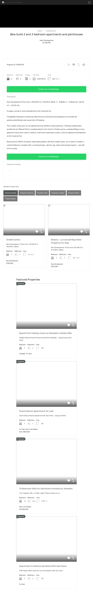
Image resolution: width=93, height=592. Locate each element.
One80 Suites (13, 239)
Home (40, 31)
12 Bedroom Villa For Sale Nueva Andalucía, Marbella (45, 488)
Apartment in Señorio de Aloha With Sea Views (43, 566)
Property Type (42, 193)
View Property (24, 229)
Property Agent (10, 199)
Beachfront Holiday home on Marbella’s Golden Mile (45, 333)
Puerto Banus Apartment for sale (36, 411)
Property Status (73, 193)
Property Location (57, 193)
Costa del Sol (51, 31)
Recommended (10, 193)
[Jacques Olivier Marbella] (12, 2)
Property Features (26, 193)
